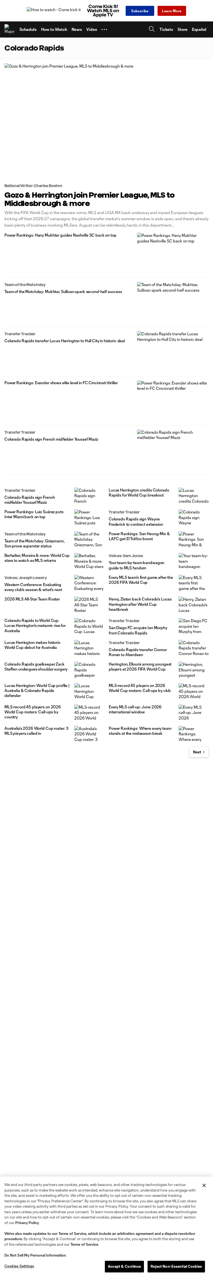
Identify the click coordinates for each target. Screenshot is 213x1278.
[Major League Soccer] (9, 29)
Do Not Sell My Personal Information (35, 1255)
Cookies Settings (19, 1266)
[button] (104, 29)
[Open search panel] (151, 30)
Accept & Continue (124, 1266)
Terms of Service (72, 1233)
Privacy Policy (27, 1222)
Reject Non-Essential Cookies (176, 1266)
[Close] (204, 1185)
